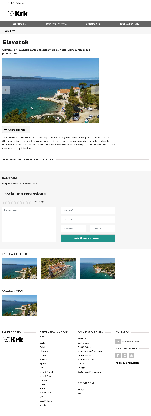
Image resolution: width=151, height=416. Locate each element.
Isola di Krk (9, 30)
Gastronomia (84, 343)
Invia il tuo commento (88, 238)
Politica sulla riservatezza (127, 362)
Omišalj (43, 367)
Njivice (43, 363)
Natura (81, 363)
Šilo (41, 396)
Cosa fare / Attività (56, 24)
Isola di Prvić (45, 376)
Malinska (44, 359)
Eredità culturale (85, 347)
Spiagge (81, 367)
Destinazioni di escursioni (89, 372)
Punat (42, 388)
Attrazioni (82, 338)
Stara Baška (45, 392)
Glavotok (44, 351)
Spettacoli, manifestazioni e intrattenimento (90, 353)
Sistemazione (93, 24)
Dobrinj (43, 347)
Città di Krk (45, 355)
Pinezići (43, 380)
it (140, 3)
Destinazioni (20, 24)
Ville (79, 393)
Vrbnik (43, 405)
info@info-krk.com (17, 3)
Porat (42, 384)
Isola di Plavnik (46, 372)
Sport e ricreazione (86, 359)
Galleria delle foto (16, 129)
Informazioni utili (129, 24)
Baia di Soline (46, 401)
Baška (42, 343)
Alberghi (81, 389)
